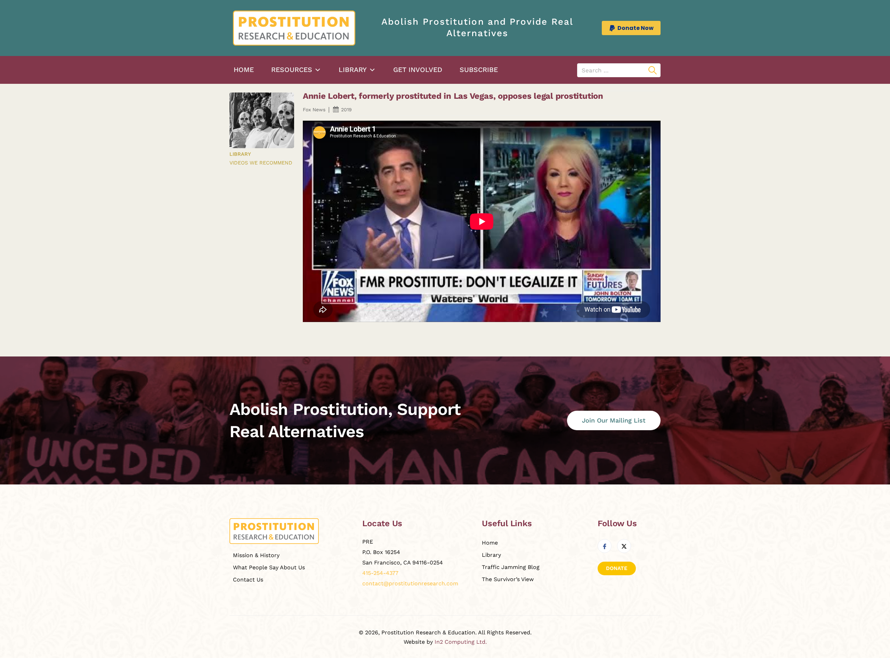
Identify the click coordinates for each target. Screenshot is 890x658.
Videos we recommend (260, 163)
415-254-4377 (380, 573)
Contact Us (248, 579)
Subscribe (479, 70)
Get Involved (417, 70)
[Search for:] (619, 70)
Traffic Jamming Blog (511, 567)
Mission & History (256, 555)
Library (353, 70)
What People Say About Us (269, 567)
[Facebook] (605, 546)
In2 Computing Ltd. (461, 642)
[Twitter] (624, 546)
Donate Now (635, 28)
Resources (291, 70)
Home (244, 70)
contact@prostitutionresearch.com (410, 583)
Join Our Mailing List (614, 420)
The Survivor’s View (508, 579)
